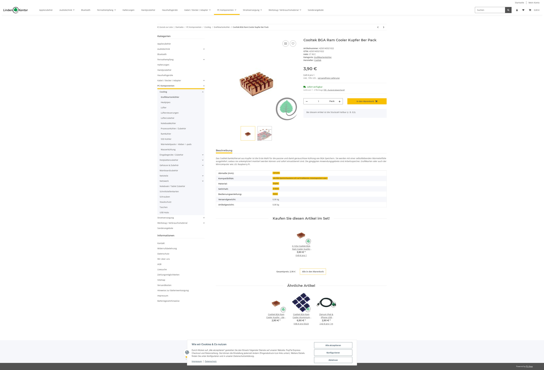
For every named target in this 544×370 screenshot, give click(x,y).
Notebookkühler (168, 123)
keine (275, 194)
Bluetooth (162, 54)
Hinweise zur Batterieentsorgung (173, 290)
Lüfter (163, 107)
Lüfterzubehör (167, 118)
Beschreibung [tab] (224, 150)
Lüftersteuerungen (170, 112)
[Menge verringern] (307, 101)
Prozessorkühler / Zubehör (173, 128)
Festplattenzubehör (169, 160)
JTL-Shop (529, 366)
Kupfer (275, 183)
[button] (517, 10)
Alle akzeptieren (333, 345)
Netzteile (164, 175)
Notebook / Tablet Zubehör (172, 186)
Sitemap (161, 280)
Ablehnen (333, 360)
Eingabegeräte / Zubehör (171, 154)
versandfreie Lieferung (329, 78)
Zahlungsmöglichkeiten (168, 274)
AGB (159, 264)
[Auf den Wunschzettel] (293, 43)
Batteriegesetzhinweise (168, 301)
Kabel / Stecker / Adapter (169, 80)
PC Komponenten (165, 85)
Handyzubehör (164, 70)
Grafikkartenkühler (323, 57)
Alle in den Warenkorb (313, 271)
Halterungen (163, 64)
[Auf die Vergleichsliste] (285, 43)
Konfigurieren (333, 352)
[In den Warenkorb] (218, 36)
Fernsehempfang (165, 59)
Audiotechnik (163, 49)
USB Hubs (164, 212)
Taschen (164, 207)
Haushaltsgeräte (165, 75)
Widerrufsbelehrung (167, 248)
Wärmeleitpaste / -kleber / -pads (176, 144)
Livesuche (162, 269)
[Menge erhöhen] (339, 101)
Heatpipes (165, 102)
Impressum (197, 361)
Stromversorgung (165, 217)
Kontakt (161, 243)
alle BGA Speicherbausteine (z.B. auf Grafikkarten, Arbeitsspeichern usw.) (300, 178)
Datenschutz (211, 361)
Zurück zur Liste (166, 27)
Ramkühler (166, 133)
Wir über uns (163, 259)
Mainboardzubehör (169, 170)
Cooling (163, 91)
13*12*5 (276, 173)
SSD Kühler (166, 139)
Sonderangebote (165, 228)
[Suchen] (508, 10)
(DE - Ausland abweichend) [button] (334, 90)
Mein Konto (534, 2)
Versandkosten (164, 285)
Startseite (519, 2)
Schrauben (165, 196)
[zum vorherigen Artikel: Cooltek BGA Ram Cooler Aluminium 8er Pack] (378, 27)
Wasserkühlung (168, 149)
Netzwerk (164, 181)
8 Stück (276, 189)
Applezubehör (164, 43)
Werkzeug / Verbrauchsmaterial (172, 223)
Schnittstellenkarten (169, 191)
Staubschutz (165, 202)
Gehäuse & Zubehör (169, 165)
